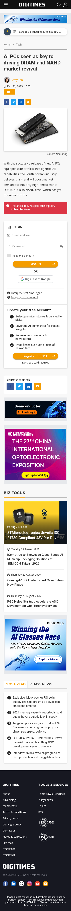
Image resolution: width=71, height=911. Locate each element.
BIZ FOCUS (14, 493)
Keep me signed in (23, 255)
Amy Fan (17, 80)
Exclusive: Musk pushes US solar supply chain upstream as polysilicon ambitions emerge (36, 702)
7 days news (45, 800)
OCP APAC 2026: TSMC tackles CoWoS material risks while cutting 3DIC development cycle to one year (38, 742)
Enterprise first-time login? (26, 293)
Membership (10, 806)
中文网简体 (9, 855)
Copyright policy (12, 824)
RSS (40, 812)
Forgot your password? (24, 297)
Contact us (9, 830)
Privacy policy (11, 818)
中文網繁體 (9, 849)
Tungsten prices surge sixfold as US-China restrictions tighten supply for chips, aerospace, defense (36, 727)
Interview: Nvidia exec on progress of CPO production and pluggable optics (36, 755)
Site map (8, 843)
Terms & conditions (14, 812)
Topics (42, 806)
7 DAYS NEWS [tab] (41, 684)
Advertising (9, 800)
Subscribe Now (20, 209)
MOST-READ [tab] (16, 684)
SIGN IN (35, 264)
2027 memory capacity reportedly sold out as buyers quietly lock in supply (37, 714)
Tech (19, 44)
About (6, 794)
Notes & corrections (15, 836)
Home (7, 44)
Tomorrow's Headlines (51, 794)
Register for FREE (35, 356)
